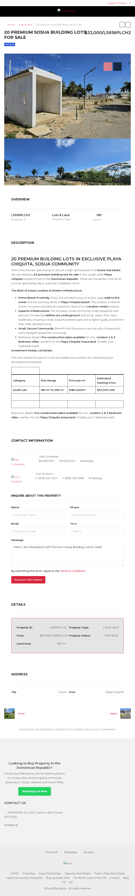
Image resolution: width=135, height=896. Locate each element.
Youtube (88, 852)
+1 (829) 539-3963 (73, 478)
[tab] (108, 66)
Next (113, 713)
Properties (28, 873)
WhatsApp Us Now (34, 791)
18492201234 (46, 461)
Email (15, 523)
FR (64, 882)
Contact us (11, 825)
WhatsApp (87, 461)
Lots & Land (25, 24)
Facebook (51, 852)
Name (15, 507)
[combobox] (97, 531)
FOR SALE (9, 44)
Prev (21, 713)
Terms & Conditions (72, 571)
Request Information (28, 579)
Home (11, 24)
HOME (14, 873)
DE (71, 882)
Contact (115, 877)
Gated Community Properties (24, 877)
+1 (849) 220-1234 (46, 478)
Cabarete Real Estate (78, 873)
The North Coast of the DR (89, 877)
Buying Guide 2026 (58, 877)
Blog (126, 877)
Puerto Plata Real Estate (109, 873)
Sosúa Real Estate (50, 873)
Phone (74, 507)
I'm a (73, 523)
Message (17, 540)
